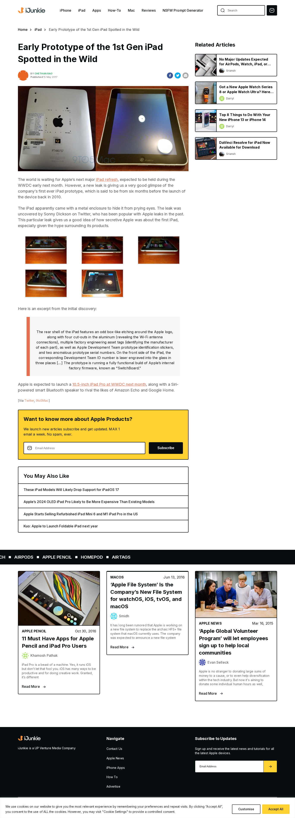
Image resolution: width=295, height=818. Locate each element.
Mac (131, 10)
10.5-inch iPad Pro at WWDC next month (109, 384)
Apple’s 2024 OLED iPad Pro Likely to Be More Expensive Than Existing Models (89, 502)
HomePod (70, 557)
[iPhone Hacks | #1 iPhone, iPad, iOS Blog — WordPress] (32, 10)
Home (23, 29)
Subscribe (165, 448)
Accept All (275, 809)
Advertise (113, 786)
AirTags (99, 557)
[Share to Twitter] (178, 75)
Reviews (149, 10)
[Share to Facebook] (170, 75)
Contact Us (114, 749)
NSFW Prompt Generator (183, 10)
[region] (147, 808)
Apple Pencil (35, 557)
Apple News (115, 758)
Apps (96, 10)
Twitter (29, 400)
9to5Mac (42, 400)
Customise (246, 809)
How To (112, 777)
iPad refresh (107, 179)
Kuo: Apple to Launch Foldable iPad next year (61, 526)
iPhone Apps (115, 767)
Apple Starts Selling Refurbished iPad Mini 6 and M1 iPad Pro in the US (81, 514)
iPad (81, 10)
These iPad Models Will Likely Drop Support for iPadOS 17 (71, 489)
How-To (114, 10)
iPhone (65, 10)
